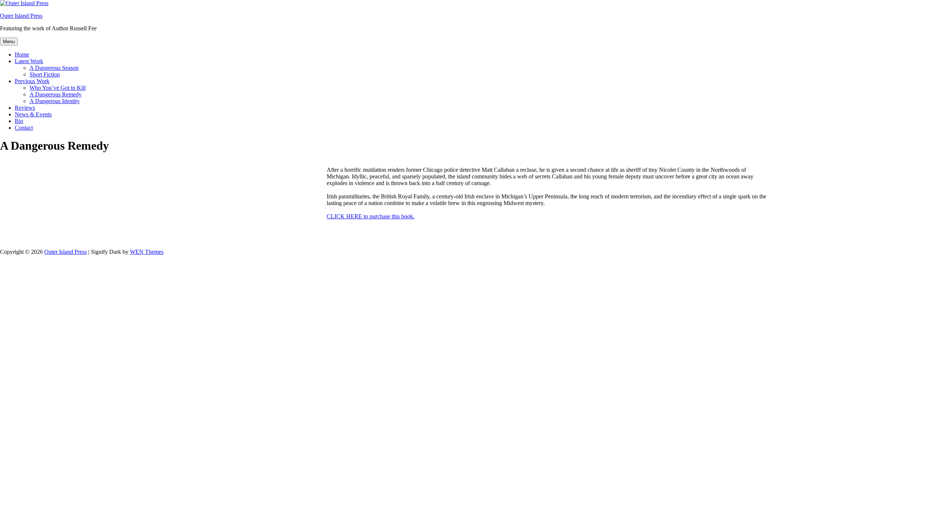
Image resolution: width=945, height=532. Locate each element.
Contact (24, 128)
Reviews (25, 108)
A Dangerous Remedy (56, 94)
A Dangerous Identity (55, 101)
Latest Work (29, 61)
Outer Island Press (21, 16)
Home (22, 54)
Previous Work (32, 81)
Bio (19, 121)
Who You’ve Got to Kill (58, 88)
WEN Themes (147, 252)
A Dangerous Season (54, 68)
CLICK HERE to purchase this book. (371, 216)
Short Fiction (45, 74)
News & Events (33, 114)
